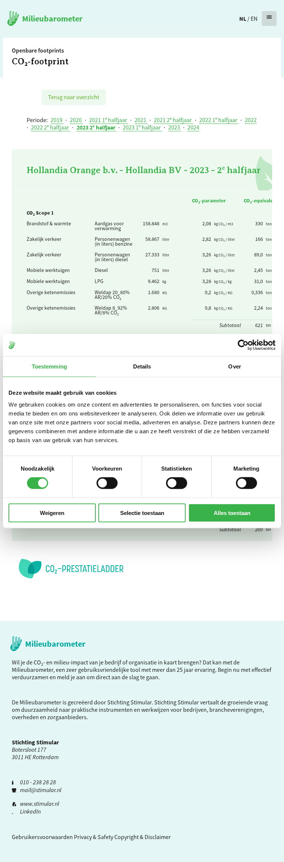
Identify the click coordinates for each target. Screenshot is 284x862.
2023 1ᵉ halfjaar (142, 127)
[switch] (107, 483)
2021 (141, 120)
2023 (174, 127)
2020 (76, 120)
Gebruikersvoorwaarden (42, 837)
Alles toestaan (232, 512)
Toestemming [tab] (49, 366)
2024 (193, 127)
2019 (57, 120)
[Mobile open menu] (269, 18)
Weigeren (52, 512)
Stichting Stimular (176, 702)
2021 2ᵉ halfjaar (173, 120)
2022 (251, 120)
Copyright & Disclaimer (142, 837)
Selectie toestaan (142, 512)
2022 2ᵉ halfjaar (50, 127)
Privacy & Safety (93, 837)
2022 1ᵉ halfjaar (219, 120)
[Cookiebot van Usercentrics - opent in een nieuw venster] (243, 345)
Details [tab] (142, 366)
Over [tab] (234, 366)
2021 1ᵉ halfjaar (108, 120)
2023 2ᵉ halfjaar (96, 127)
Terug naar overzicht (73, 97)
